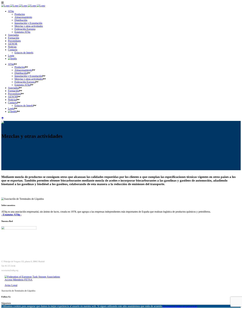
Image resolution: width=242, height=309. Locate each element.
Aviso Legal (11, 285)
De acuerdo (169, 306)
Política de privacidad (186, 306)
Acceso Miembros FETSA (18, 279)
